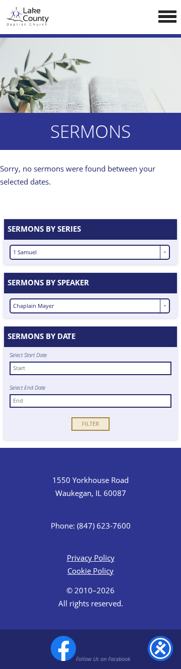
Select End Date (27, 388)
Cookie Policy (90, 571)
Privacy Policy (91, 558)
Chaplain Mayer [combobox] (33, 305)
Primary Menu (167, 16)
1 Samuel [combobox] (25, 252)
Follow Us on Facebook (103, 658)
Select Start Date (28, 355)
